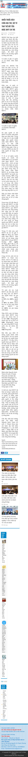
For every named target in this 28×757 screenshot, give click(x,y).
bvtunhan (5, 33)
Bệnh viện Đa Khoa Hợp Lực (4, 714)
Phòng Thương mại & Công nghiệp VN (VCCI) (5, 704)
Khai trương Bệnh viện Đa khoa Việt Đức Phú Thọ (4, 609)
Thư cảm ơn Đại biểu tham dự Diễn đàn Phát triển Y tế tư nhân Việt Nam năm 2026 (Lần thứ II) (9, 477)
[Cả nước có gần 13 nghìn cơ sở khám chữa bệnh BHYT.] (10, 118)
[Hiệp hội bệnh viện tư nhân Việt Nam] (14, 5)
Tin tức (7, 11)
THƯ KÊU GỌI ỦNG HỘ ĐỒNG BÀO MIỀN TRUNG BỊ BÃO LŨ (4, 551)
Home (3, 11)
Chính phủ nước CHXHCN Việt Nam (5, 694)
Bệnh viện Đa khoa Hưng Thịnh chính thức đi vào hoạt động (4, 666)
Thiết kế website (8, 755)
